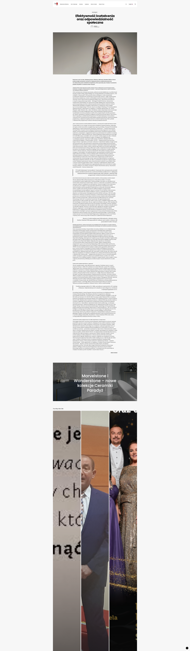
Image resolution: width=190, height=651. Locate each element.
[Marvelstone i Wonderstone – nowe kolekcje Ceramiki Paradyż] (95, 382)
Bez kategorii (94, 12)
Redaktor (95, 26)
